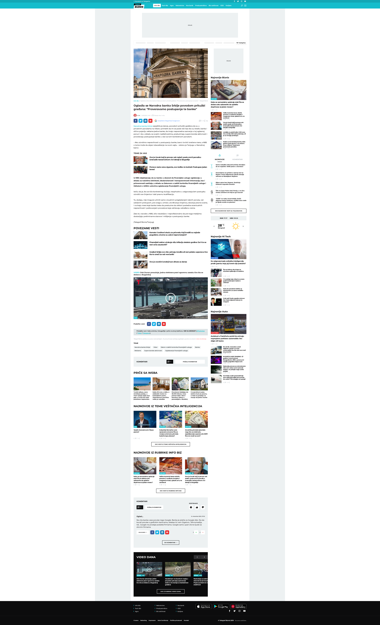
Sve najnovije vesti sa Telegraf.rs (228, 211)
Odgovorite (143, 532)
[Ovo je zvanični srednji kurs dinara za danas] (140, 264)
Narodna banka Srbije (143, 126)
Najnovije (220, 77)
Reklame (138, 351)
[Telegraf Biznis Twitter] (238, 1)
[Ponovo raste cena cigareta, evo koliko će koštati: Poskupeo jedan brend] (140, 170)
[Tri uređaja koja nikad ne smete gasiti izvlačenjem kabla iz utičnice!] (216, 282)
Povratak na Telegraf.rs (142, 1)
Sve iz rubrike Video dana (171, 591)
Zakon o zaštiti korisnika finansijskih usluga (176, 347)
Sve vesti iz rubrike (170, 491)
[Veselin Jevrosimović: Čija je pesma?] (145, 419)
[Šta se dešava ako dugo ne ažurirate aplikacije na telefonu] (216, 273)
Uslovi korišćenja (201, 339)
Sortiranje (193, 503)
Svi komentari (170, 542)
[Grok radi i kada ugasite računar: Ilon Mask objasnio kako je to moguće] (216, 302)
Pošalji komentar (190, 361)
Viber (140, 333)
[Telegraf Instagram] (241, 1)
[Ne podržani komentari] (203, 507)
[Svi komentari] (191, 507)
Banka (197, 347)
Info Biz (136, 101)
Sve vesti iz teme (170, 444)
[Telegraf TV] (245, 1)
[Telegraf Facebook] (234, 1)
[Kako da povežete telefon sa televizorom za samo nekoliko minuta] (216, 292)
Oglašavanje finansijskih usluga (176, 351)
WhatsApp (201, 331)
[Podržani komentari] (197, 507)
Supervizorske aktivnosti (153, 351)
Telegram (146, 333)
